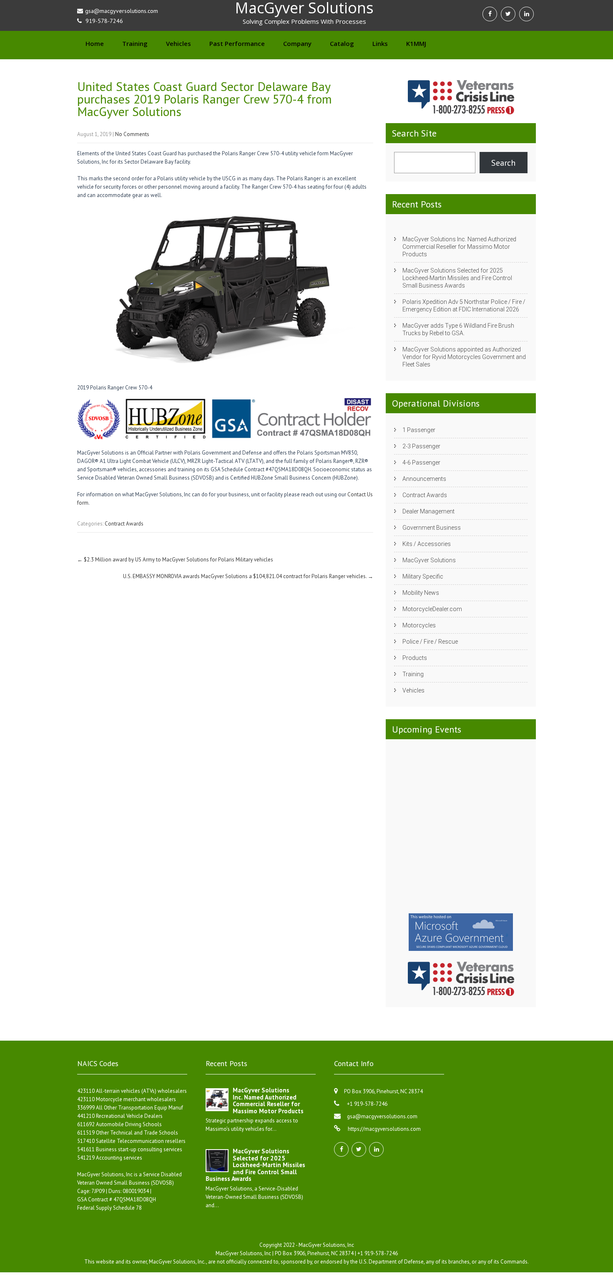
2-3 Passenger (421, 446)
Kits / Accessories (426, 544)
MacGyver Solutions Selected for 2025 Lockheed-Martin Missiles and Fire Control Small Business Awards (457, 278)
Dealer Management (428, 511)
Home (94, 43)
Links (380, 43)
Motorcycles (419, 625)
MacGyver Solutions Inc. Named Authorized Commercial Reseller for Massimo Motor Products (459, 247)
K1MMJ (416, 43)
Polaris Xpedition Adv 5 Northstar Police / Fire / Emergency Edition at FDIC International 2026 (463, 305)
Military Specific (422, 576)
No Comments (132, 134)
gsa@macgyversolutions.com (382, 1116)
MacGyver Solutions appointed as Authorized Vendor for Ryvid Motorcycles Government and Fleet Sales (464, 357)
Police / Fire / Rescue (430, 641)
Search (503, 162)
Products (414, 658)
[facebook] (489, 14)
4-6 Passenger (421, 462)
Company (297, 43)
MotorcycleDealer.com (432, 609)
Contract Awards (124, 523)
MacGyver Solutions (429, 560)
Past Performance (237, 43)
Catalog (342, 43)
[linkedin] (526, 14)
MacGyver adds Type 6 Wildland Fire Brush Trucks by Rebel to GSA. (458, 329)
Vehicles (178, 43)
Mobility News (420, 592)
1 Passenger (418, 430)
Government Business (431, 527)
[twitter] (508, 14)
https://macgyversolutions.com (384, 1128)
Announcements (424, 478)
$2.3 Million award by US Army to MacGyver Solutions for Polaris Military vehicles (175, 559)
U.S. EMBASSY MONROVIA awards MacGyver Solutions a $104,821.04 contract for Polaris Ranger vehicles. (248, 576)
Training (135, 43)
